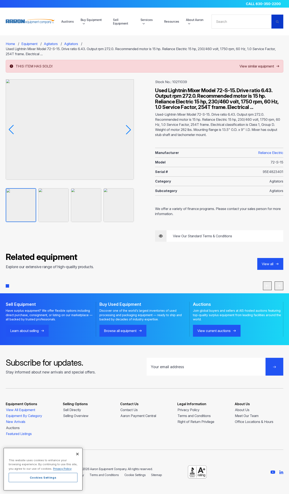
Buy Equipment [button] (91, 20)
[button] (7, 286)
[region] (43, 469)
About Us (242, 410)
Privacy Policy (189, 410)
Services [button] (146, 20)
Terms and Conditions (194, 416)
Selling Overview (75, 416)
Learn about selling (24, 331)
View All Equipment (20, 410)
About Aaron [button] (195, 20)
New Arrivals (15, 422)
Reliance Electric (270, 153)
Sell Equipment (120, 21)
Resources (171, 21)
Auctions (67, 21)
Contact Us (129, 410)
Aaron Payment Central (138, 416)
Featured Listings (19, 434)
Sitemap (156, 475)
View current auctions (214, 331)
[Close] (77, 454)
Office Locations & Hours (254, 422)
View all (267, 264)
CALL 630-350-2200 (263, 4)
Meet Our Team (247, 416)
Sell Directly (72, 410)
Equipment (29, 44)
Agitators (51, 44)
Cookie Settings (135, 475)
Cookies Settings (43, 477)
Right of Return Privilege (196, 422)
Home (10, 44)
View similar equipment (256, 66)
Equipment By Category (24, 416)
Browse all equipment (120, 331)
